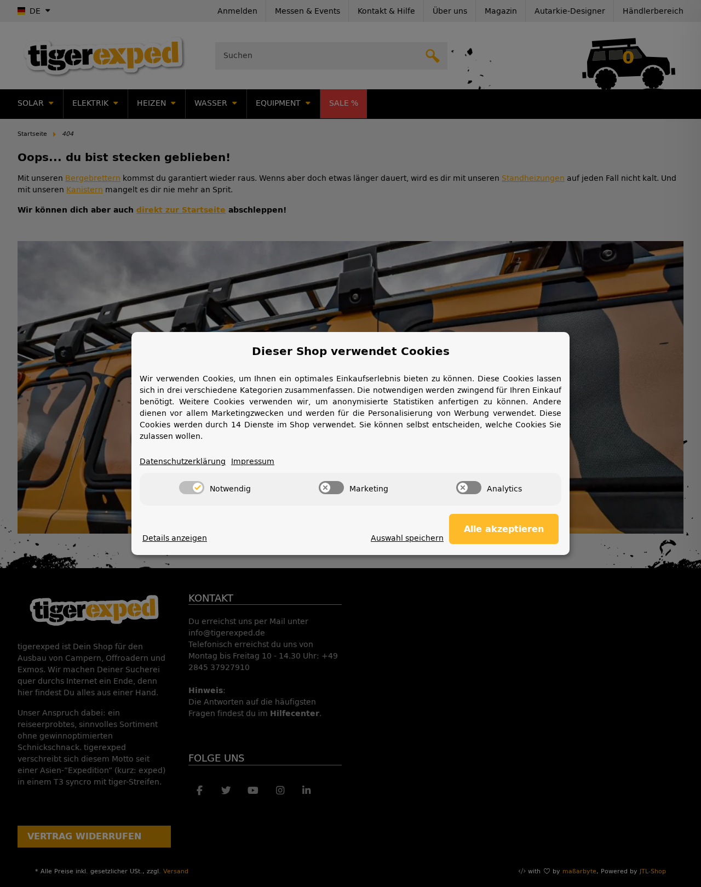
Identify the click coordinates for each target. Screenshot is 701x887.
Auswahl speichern (407, 538)
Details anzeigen (174, 538)
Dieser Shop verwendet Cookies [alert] (351, 351)
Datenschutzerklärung (183, 461)
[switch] (191, 487)
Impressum (252, 461)
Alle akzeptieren (504, 529)
